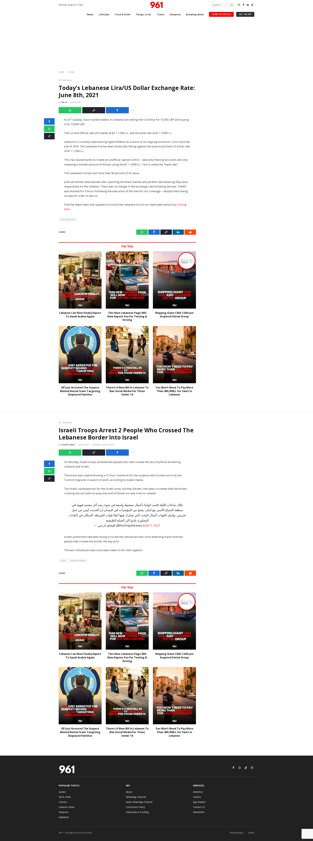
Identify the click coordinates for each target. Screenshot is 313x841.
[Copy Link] (93, 110)
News (90, 14)
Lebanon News (78, 560)
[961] (156, 5)
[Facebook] (49, 121)
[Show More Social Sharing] (133, 110)
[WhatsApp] (49, 129)
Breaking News (195, 14)
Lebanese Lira (67, 219)
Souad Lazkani (68, 444)
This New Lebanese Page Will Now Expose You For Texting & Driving (127, 316)
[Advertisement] (156, 45)
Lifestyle (104, 14)
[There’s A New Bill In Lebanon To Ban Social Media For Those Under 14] (127, 354)
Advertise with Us (221, 14)
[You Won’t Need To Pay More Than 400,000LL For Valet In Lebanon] (174, 354)
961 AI (64, 102)
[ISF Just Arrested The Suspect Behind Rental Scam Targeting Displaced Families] (80, 354)
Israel (63, 560)
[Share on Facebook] (117, 110)
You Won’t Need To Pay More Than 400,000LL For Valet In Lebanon (174, 391)
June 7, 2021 (152, 525)
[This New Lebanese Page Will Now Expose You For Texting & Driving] (127, 280)
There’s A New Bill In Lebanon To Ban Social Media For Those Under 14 (127, 391)
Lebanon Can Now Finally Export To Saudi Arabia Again (80, 314)
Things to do (143, 14)
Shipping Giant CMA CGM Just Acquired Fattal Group (174, 314)
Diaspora (175, 14)
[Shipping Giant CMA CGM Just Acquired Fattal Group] (174, 280)
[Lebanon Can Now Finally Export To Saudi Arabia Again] (80, 280)
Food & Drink (122, 14)
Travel (160, 14)
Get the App (245, 14)
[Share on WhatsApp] (70, 110)
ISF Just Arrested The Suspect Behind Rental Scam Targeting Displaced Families (80, 391)
